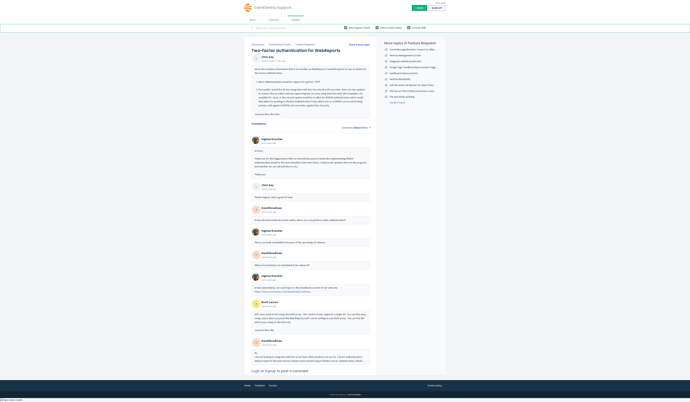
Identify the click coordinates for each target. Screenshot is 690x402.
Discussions (258, 44)
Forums (295, 19)
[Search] (252, 28)
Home (252, 19)
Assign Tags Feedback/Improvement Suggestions (416, 67)
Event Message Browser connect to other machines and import (424, 49)
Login (256, 371)
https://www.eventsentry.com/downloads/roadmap (282, 291)
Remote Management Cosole (405, 55)
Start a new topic (359, 44)
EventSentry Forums (280, 44)
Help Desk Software (338, 394)
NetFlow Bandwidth (400, 79)
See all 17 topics (397, 102)
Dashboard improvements (404, 73)
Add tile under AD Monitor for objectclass (412, 85)
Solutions (274, 19)
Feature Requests (305, 44)
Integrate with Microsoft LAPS (405, 61)
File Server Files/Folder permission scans (412, 91)
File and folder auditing (402, 96)
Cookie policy (434, 385)
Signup (270, 371)
